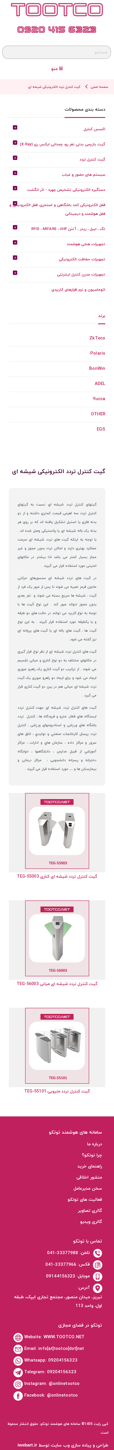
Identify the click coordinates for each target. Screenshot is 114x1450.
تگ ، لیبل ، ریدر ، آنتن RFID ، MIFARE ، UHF (68, 229)
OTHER (98, 414)
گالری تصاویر (90, 1211)
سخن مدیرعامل (87, 1189)
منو (55, 69)
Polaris (97, 354)
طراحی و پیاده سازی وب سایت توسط (63, 1445)
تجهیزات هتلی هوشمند (86, 244)
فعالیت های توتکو (85, 1200)
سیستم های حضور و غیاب (83, 174)
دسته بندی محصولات (85, 110)
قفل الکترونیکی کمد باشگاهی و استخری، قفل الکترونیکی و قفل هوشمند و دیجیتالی (57, 210)
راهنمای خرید (89, 1166)
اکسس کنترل (94, 129)
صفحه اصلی (99, 87)
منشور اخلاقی (89, 1177)
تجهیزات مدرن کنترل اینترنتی (81, 274)
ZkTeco (97, 338)
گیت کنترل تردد (92, 159)
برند (101, 316)
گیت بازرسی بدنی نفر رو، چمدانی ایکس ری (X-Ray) (62, 144)
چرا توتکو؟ (92, 1155)
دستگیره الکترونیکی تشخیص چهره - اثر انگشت (66, 190)
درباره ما (94, 1144)
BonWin (97, 369)
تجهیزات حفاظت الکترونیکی (82, 259)
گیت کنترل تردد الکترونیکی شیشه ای (54, 87)
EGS (101, 429)
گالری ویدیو (91, 1222)
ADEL (100, 384)
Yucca (99, 399)
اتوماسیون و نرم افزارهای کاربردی (78, 289)
